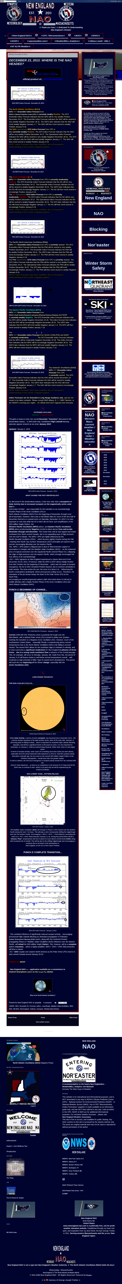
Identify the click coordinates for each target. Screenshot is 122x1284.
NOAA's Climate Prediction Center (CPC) (23, 114)
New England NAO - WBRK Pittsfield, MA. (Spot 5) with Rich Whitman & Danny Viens (107, 776)
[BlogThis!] (61, 1003)
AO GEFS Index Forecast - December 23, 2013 (28, 172)
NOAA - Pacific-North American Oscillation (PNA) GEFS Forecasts (107, 633)
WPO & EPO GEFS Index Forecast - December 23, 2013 (27, 305)
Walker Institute (107, 732)
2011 (105, 484)
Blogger (89, 1275)
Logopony (105, 764)
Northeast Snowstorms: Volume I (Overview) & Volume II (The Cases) (106, 690)
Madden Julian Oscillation (60, 1006)
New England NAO (100, 101)
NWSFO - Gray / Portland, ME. (72, 1171)
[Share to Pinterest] (66, 1003)
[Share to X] (63, 1003)
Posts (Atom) (48, 1031)
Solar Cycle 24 (46, 747)
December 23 (24, 1006)
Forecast (33, 1006)
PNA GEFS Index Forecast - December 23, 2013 (28, 237)
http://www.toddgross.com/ (93, 136)
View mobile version (42, 1022)
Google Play (42, 972)
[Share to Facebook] (64, 1003)
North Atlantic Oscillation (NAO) (68, 1272)
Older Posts (73, 1017)
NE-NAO (16, 1009)
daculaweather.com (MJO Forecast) (107, 717)
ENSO (104, 710)
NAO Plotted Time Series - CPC (72, 1190)
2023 (105, 460)
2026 (105, 455)
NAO (10, 1009)
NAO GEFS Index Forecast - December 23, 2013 (28, 103)
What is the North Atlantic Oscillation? (42, 995)
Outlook (33, 1009)
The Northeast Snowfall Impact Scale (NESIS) (107, 724)
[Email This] (59, 1003)
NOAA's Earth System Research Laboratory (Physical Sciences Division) (33, 315)
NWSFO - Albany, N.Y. (69, 1161)
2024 (105, 457)
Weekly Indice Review (51, 1009)
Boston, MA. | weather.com (106, 749)
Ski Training (106, 735)
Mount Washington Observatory (106, 739)
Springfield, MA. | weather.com (107, 754)
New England (24, 1009)
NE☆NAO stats (12, 1232)
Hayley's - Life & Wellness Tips (17, 1146)
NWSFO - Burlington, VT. (70, 1168)
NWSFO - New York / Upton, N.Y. (73, 1158)
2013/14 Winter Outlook (17, 421)
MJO (71, 1006)
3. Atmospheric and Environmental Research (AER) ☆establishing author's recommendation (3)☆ (107, 666)
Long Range (46, 1006)
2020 (105, 462)
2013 (16, 1006)
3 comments (47, 1002)
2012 (105, 481)
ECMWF (104, 713)
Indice (39, 1006)
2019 (105, 465)
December (106, 472)
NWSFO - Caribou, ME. (70, 1174)
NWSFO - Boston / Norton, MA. (72, 1165)
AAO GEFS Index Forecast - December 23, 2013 (28, 372)
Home (43, 1017)
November (106, 476)
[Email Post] (55, 1002)
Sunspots (40, 1009)
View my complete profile (100, 105)
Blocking (66, 421)
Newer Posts (12, 1017)
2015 (105, 467)
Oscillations (105, 729)
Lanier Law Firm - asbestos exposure (107, 784)
